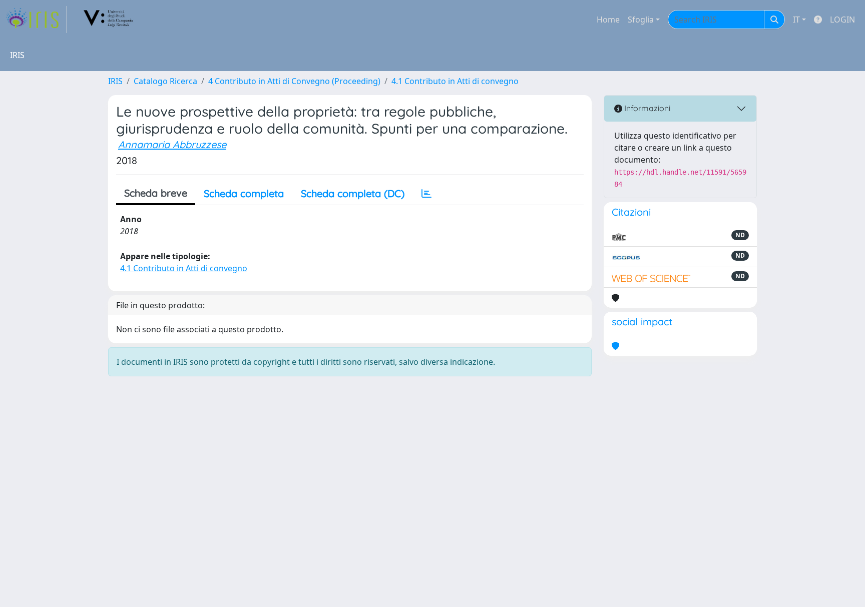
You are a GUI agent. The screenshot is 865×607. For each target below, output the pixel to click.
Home (608, 19)
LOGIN (842, 19)
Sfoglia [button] (641, 19)
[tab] (426, 193)
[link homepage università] (108, 19)
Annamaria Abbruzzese (172, 144)
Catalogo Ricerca (165, 81)
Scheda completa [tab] (244, 193)
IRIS (115, 81)
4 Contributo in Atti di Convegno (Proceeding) (294, 81)
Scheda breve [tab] (155, 193)
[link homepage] (36, 19)
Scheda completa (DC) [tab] (352, 193)
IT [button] (796, 19)
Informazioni (646, 108)
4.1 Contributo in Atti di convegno (455, 81)
